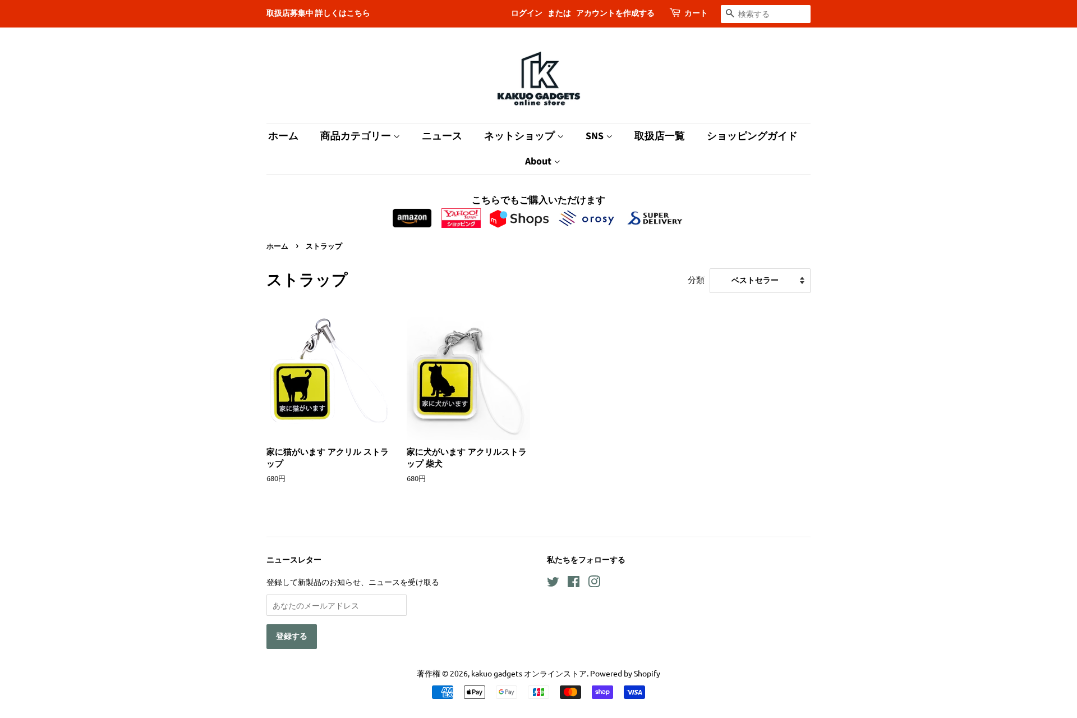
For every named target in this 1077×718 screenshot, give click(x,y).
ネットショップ (520, 136)
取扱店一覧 (659, 136)
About (539, 161)
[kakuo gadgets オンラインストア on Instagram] (594, 583)
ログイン (526, 13)
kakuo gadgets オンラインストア (529, 673)
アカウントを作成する (615, 13)
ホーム (283, 136)
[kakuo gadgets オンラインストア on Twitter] (553, 583)
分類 (696, 279)
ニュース (442, 136)
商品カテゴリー (356, 136)
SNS (596, 136)
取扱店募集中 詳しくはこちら (318, 13)
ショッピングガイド (752, 136)
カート (696, 13)
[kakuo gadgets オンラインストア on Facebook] (573, 583)
